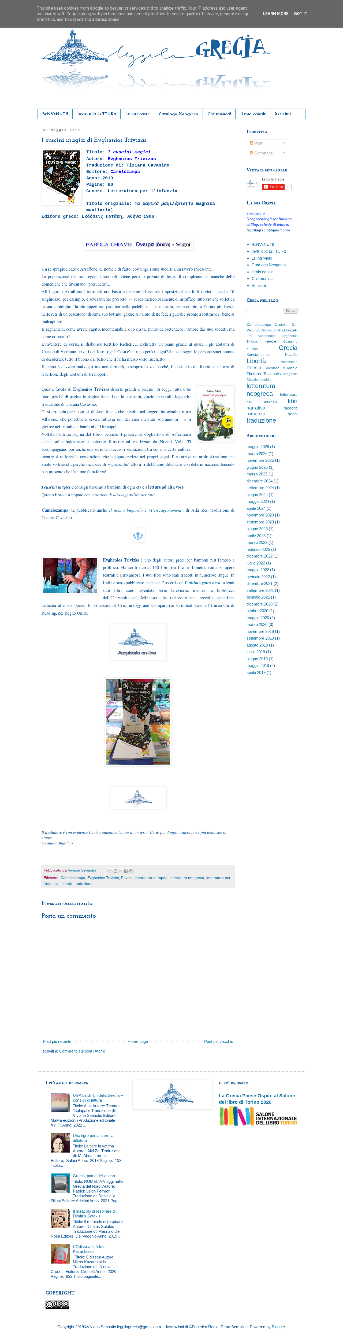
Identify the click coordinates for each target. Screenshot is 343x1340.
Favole (127, 878)
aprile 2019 (256, 672)
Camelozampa (73, 878)
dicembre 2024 (260, 481)
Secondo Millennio (280, 368)
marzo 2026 (257, 453)
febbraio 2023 (258, 549)
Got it (301, 13)
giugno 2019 (257, 658)
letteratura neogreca (187, 878)
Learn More (276, 13)
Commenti (263, 153)
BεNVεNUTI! (55, 114)
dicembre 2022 (260, 556)
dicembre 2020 (260, 604)
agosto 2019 (257, 645)
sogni (292, 414)
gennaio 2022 (258, 576)
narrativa (256, 408)
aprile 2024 (256, 508)
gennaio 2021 (258, 597)
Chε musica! (219, 114)
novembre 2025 (260, 460)
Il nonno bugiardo (126, 510)
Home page (138, 1041)
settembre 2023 (260, 522)
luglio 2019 (256, 651)
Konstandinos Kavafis (272, 355)
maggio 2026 (258, 446)
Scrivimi (283, 114)
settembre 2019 (260, 638)
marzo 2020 (257, 624)
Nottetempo (289, 362)
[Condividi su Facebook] (125, 870)
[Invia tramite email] (110, 870)
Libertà (66, 884)
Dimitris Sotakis (272, 330)
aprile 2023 (256, 535)
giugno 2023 (257, 528)
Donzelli (290, 330)
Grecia (288, 347)
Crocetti (281, 324)
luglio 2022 (256, 563)
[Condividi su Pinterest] (130, 870)
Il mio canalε (253, 114)
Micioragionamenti (166, 510)
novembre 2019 (260, 631)
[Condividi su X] (120, 870)
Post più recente (57, 1041)
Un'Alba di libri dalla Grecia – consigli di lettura (98, 1097)
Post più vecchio (218, 1041)
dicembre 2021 (260, 583)
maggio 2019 (258, 665)
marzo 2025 (257, 474)
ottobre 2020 (257, 610)
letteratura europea (151, 878)
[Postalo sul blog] (115, 870)
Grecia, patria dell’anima (94, 1175)
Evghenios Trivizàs (103, 878)
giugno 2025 (257, 467)
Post (257, 143)
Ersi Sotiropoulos (261, 336)
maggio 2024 (258, 501)
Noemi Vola (171, 442)
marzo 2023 (257, 542)
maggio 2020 (258, 617)
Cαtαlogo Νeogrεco (178, 114)
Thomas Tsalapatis (264, 373)
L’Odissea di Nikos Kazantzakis (89, 1249)
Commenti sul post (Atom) (82, 1051)
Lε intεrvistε (137, 114)
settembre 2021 (260, 590)
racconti (290, 408)
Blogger (278, 1326)
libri (292, 401)
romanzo (256, 413)
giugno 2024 (257, 494)
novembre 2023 (260, 515)
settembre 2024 (260, 487)
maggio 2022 (258, 569)
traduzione (83, 884)
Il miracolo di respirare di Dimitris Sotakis (94, 1213)
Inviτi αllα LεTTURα (96, 114)
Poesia (254, 367)
